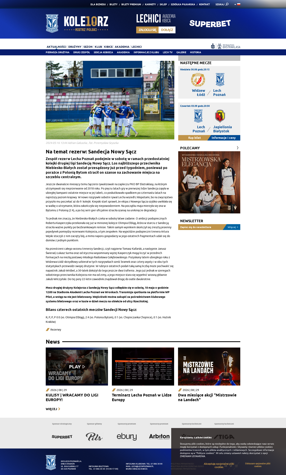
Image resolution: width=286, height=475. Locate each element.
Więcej (51, 409)
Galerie (181, 52)
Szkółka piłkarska (183, 4)
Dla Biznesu (98, 4)
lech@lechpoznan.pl (143, 466)
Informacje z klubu (146, 52)
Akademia (123, 52)
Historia (195, 52)
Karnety (150, 4)
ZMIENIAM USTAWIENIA (192, 456)
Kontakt (204, 4)
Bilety (114, 4)
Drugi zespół (81, 52)
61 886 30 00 (156, 464)
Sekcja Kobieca (103, 52)
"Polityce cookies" (205, 453)
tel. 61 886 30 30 (97, 469)
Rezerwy (55, 329)
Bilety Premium (131, 4)
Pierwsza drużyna (57, 52)
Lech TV (168, 52)
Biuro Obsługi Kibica (136, 469)
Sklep (163, 4)
